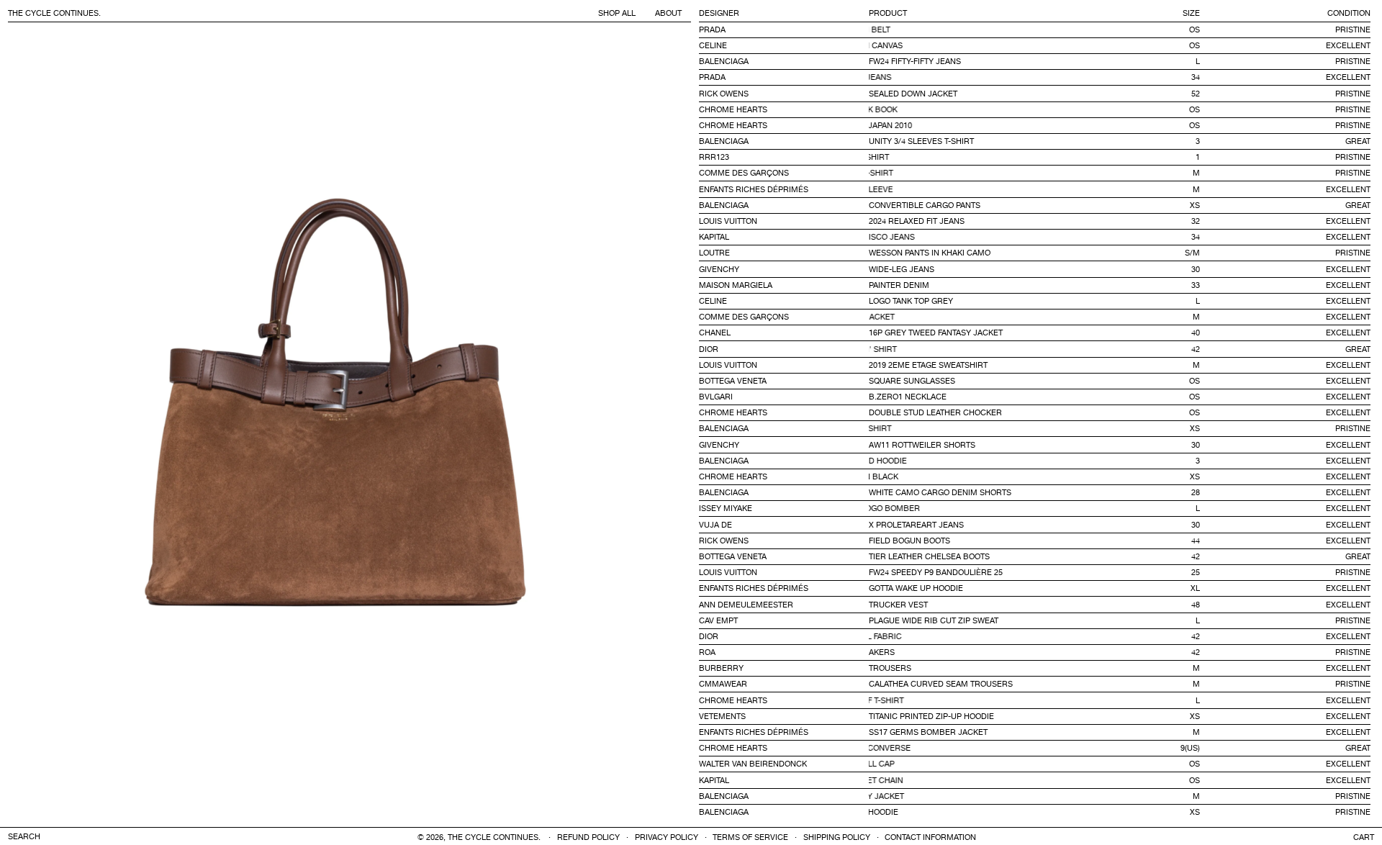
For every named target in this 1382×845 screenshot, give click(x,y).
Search (24, 837)
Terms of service (750, 838)
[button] (1363, 837)
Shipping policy (836, 838)
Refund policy (588, 838)
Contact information (930, 838)
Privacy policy (666, 838)
